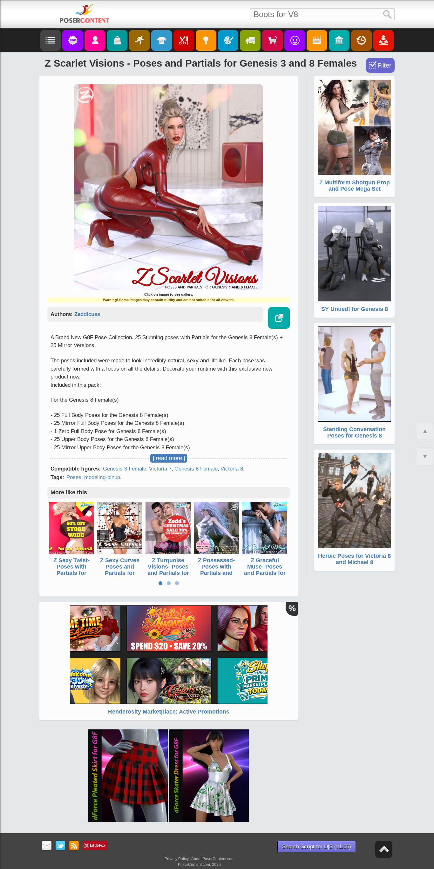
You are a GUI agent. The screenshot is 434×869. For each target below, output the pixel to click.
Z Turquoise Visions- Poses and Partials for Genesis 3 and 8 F (168, 573)
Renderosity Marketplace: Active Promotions (168, 711)
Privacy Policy (177, 859)
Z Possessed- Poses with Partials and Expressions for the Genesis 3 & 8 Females (216, 576)
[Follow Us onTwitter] (60, 846)
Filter (384, 65)
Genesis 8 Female (196, 469)
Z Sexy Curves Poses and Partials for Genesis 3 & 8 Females (119, 573)
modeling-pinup (102, 477)
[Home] (84, 13)
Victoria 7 (160, 469)
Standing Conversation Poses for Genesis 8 (354, 432)
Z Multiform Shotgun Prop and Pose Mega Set (354, 185)
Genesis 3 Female (124, 469)
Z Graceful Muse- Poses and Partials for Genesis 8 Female (265, 573)
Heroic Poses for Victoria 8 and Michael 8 (354, 559)
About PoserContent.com (212, 859)
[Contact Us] (47, 846)
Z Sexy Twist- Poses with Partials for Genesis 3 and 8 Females (71, 573)
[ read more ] (169, 458)
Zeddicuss (87, 314)
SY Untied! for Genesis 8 (354, 309)
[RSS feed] (74, 846)
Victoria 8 (231, 469)
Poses (73, 477)
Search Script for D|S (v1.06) (316, 847)
